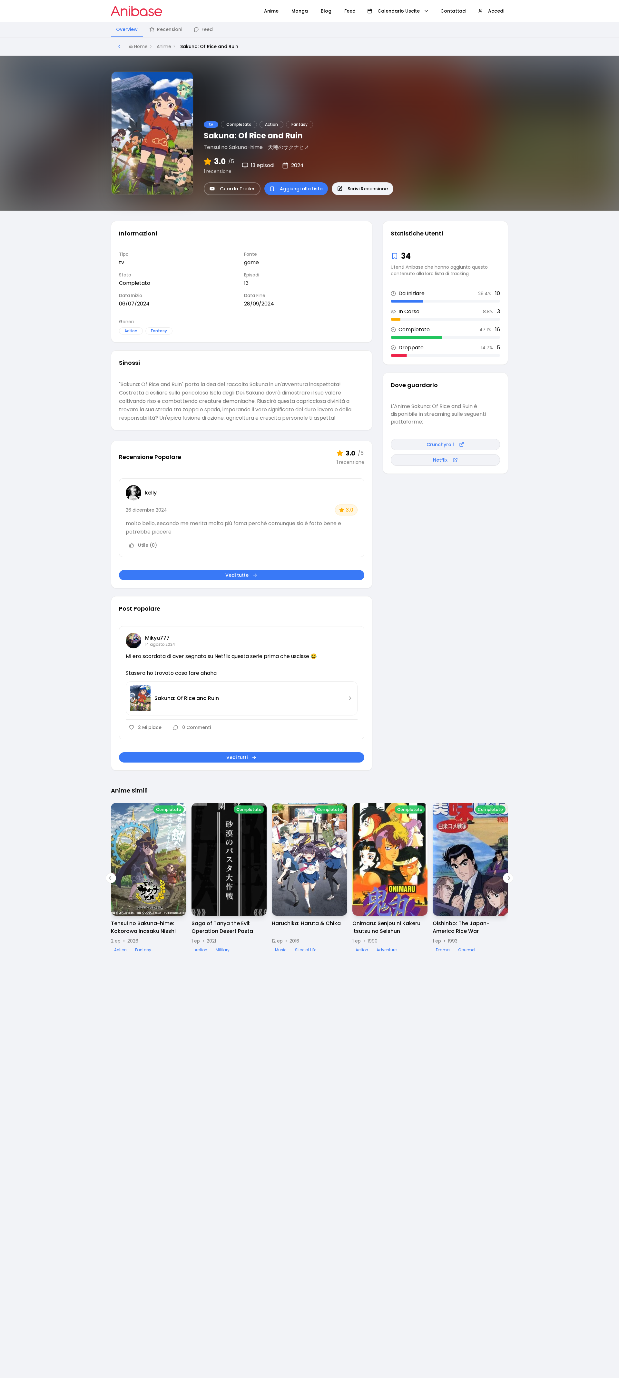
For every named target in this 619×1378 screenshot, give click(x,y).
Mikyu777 (157, 638)
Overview (127, 29)
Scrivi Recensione (368, 188)
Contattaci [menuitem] (453, 11)
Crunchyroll (440, 444)
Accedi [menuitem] (496, 11)
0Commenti (196, 727)
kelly (151, 492)
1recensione (217, 171)
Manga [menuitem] (299, 11)
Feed (207, 29)
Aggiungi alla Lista (301, 188)
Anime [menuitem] (271, 11)
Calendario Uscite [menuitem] (399, 11)
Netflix (440, 460)
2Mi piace (150, 727)
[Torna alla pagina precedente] (119, 46)
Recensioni (169, 29)
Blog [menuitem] (326, 11)
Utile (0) (147, 545)
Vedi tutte (237, 575)
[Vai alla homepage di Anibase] (136, 11)
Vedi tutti (237, 757)
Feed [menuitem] (350, 11)
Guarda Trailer (237, 188)
